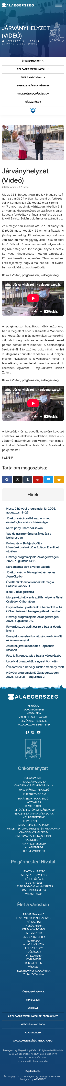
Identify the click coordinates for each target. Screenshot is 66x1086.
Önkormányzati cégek (33, 832)
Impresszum (33, 1000)
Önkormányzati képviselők (32, 785)
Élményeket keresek (34, 721)
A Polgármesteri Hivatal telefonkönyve (33, 1016)
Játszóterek (34, 956)
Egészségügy (34, 948)
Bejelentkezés (33, 1071)
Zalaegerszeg (18, 5)
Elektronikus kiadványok (34, 971)
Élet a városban (31, 77)
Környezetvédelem (34, 843)
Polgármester (34, 778)
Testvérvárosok (34, 851)
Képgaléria (34, 713)
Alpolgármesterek (34, 782)
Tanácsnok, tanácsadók (34, 798)
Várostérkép (33, 840)
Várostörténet (34, 709)
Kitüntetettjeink (34, 817)
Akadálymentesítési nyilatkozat (33, 1041)
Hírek (31, 41)
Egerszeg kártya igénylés (33, 85)
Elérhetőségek (34, 879)
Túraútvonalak (34, 974)
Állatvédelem (34, 847)
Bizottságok (33, 806)
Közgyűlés (34, 802)
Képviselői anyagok (33, 1024)
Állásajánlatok (34, 944)
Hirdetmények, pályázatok (33, 94)
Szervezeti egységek (33, 875)
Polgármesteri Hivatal (31, 69)
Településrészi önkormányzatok (34, 810)
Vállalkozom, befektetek (33, 724)
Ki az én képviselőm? (34, 794)
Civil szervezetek (34, 937)
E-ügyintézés (34, 883)
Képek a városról (34, 929)
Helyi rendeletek (34, 821)
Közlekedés (33, 959)
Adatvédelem (33, 1032)
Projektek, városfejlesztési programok (34, 828)
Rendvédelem (33, 963)
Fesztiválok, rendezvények (33, 918)
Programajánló (34, 914)
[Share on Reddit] (38, 479)
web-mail (33, 1008)
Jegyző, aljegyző (33, 871)
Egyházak (33, 941)
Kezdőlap (12, 41)
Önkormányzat (31, 61)
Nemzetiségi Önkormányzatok (34, 813)
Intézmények (34, 933)
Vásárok (34, 967)
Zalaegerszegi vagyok (34, 717)
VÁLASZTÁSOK (33, 102)
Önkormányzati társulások (33, 836)
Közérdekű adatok (34, 890)
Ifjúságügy (34, 952)
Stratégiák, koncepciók (33, 825)
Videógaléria (33, 925)
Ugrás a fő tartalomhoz (55, 1)
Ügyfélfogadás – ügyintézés (34, 886)
